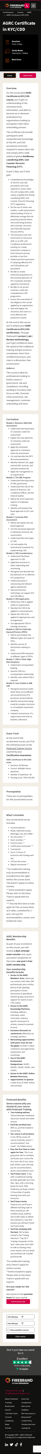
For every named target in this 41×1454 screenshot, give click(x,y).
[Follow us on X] (11, 1444)
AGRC (29, 12)
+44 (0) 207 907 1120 (14, 1390)
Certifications (8, 12)
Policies (8, 1428)
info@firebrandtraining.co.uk (17, 1393)
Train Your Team (11, 1413)
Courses (20, 12)
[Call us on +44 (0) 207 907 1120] (26, 5)
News (7, 1424)
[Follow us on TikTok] (16, 1444)
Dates (9, 75)
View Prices (27, 75)
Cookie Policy (26, 1421)
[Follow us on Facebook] (21, 1444)
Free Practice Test (18, 1301)
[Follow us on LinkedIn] (6, 1444)
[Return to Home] (14, 6)
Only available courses (19, 1330)
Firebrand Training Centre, (19, 748)
